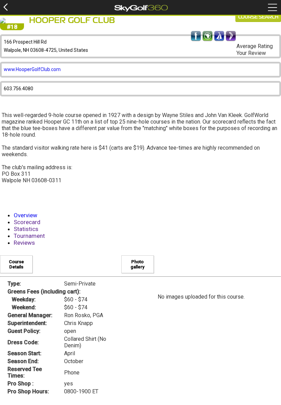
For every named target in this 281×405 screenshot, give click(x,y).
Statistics (26, 228)
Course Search (258, 17)
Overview (25, 215)
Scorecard (27, 222)
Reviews (24, 242)
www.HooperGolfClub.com (32, 69)
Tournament (29, 235)
